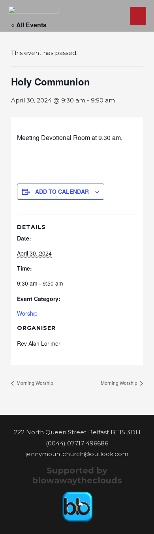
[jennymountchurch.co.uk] (33, 16)
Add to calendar (62, 191)
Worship (27, 313)
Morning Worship (34, 382)
